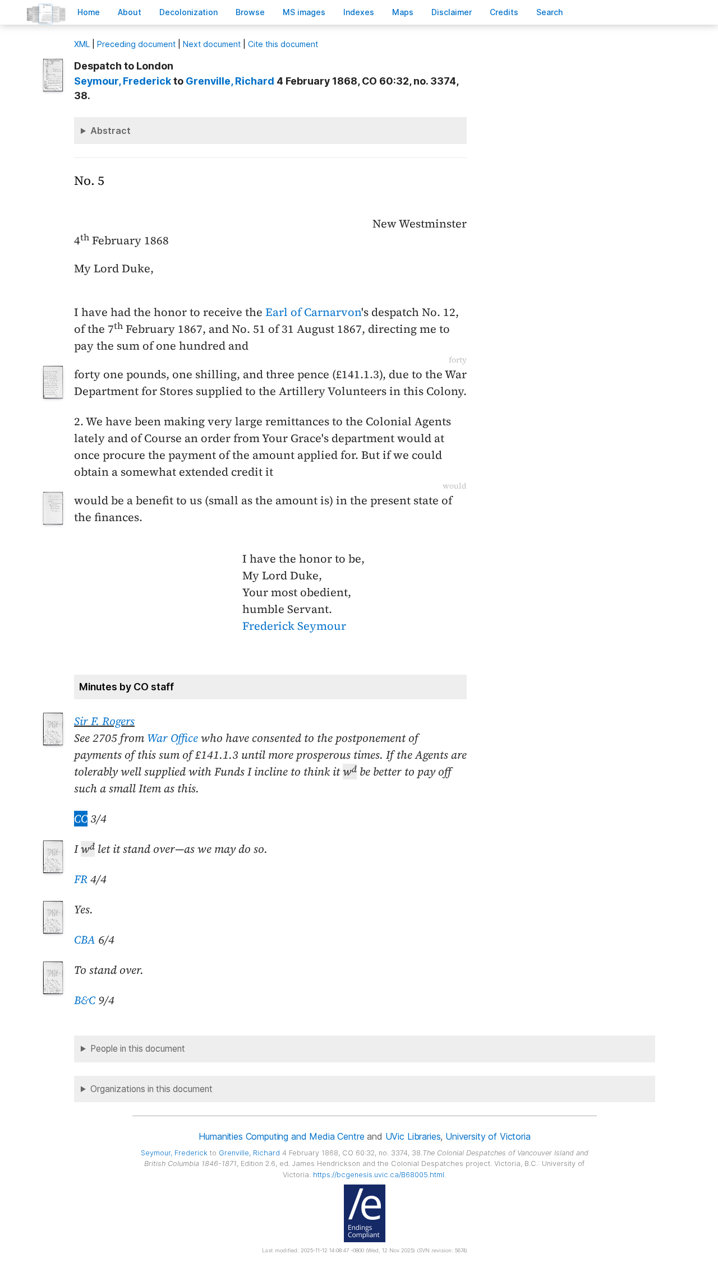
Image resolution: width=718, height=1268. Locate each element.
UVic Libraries (413, 1136)
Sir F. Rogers (104, 721)
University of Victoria (487, 1136)
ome (88, 12)
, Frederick (122, 81)
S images (304, 12)
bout (129, 12)
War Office (172, 738)
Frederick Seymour (294, 626)
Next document (212, 44)
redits (504, 12)
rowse (250, 12)
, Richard (230, 81)
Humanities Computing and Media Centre (281, 1136)
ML (82, 44)
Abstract (110, 130)
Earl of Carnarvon (313, 312)
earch (549, 12)
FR (81, 879)
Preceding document (136, 44)
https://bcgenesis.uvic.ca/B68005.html (378, 1175)
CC (81, 818)
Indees (358, 12)
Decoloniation (188, 12)
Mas (402, 12)
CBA (84, 939)
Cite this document (283, 44)
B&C (84, 1000)
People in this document (137, 1048)
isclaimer (451, 12)
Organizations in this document (151, 1089)
